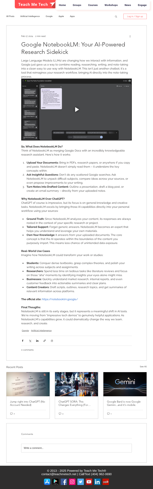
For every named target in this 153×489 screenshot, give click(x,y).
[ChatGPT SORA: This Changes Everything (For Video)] (76, 384)
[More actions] (130, 36)
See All (143, 366)
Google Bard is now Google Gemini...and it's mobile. (124, 403)
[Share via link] (44, 340)
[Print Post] (52, 340)
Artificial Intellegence (30, 16)
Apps (72, 16)
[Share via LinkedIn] (37, 340)
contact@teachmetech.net (58, 474)
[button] (116, 16)
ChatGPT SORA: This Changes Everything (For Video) (73, 403)
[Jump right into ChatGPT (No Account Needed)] (28, 384)
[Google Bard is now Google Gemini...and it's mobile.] (125, 384)
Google (49, 16)
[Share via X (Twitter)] (30, 340)
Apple (61, 16)
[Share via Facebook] (22, 340)
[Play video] (76, 109)
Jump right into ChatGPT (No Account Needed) (27, 403)
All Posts (10, 16)
